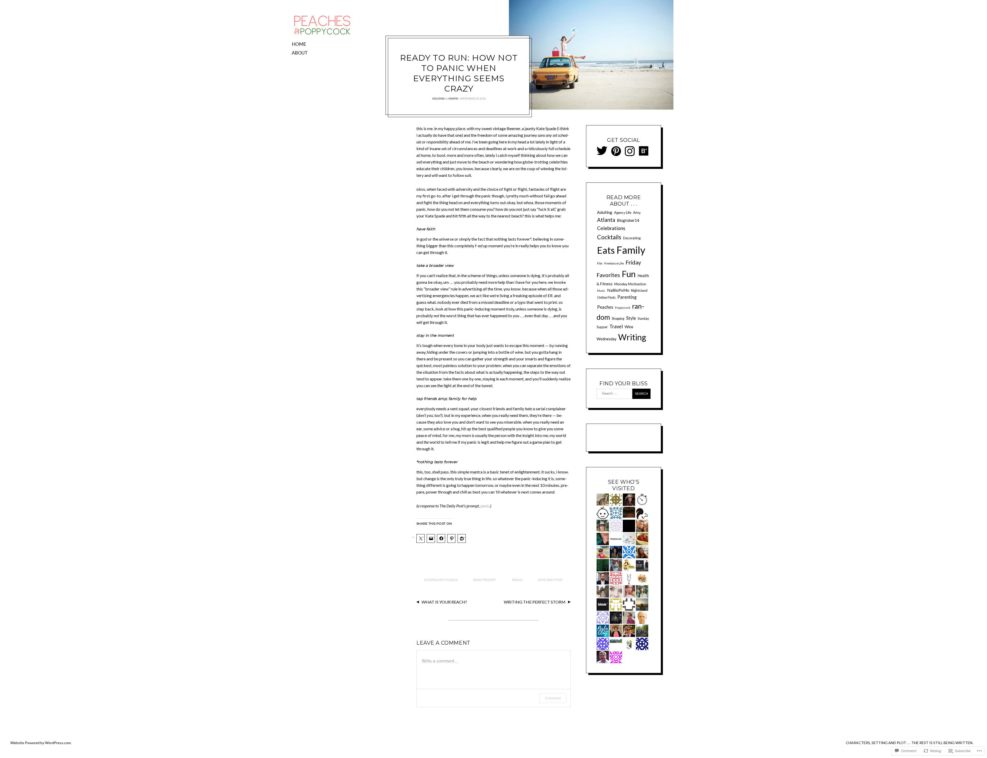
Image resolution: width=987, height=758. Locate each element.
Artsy (637, 213)
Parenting (627, 297)
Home (299, 44)
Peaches (605, 307)
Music (601, 290)
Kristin (453, 98)
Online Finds (606, 297)
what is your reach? (444, 601)
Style (631, 318)
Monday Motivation (630, 284)
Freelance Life (614, 263)
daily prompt (485, 580)
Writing (632, 337)
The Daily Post (551, 580)
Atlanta (606, 220)
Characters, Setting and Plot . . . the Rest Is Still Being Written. (909, 743)
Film (599, 263)
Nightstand (639, 290)
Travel (616, 326)
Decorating (632, 238)
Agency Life (622, 213)
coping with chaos (442, 580)
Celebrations (611, 228)
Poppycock (622, 307)
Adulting (438, 98)
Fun (629, 274)
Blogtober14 (628, 220)
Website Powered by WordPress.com (40, 743)
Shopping (618, 319)
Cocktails (609, 237)
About (300, 53)
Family (631, 250)
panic (484, 505)
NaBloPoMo (618, 290)
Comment (553, 698)
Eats (606, 250)
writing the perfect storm (534, 601)
